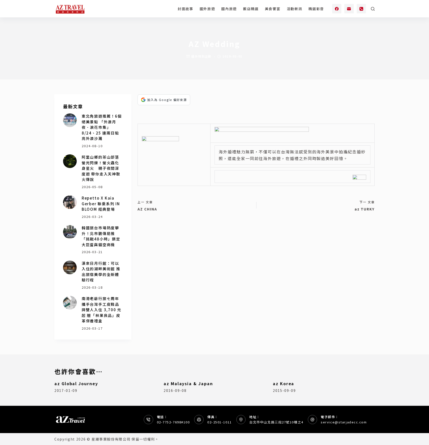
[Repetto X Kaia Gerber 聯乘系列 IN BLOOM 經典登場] (70, 202)
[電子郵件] (349, 8)
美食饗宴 (273, 8)
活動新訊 (294, 8)
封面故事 (185, 8)
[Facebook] (337, 8)
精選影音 (316, 8)
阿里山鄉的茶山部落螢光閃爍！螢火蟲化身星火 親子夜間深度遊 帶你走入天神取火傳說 (101, 168)
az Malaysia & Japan (188, 383)
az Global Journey (76, 383)
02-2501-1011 (219, 422)
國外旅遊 (207, 8)
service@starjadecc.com (344, 422)
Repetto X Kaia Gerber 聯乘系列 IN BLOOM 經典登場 (101, 203)
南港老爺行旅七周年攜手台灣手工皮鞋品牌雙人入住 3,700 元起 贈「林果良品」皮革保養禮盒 (101, 309)
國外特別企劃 (201, 56)
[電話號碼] (361, 8)
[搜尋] (373, 9)
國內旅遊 (229, 8)
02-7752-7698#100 (173, 422)
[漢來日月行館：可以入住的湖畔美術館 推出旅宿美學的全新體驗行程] (70, 267)
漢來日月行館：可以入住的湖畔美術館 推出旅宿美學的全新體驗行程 (101, 272)
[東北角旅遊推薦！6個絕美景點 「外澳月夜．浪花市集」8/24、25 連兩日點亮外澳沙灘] (70, 120)
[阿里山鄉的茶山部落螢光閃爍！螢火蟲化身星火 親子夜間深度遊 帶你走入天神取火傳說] (70, 161)
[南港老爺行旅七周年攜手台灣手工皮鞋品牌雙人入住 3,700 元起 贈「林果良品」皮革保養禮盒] (70, 302)
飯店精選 (251, 8)
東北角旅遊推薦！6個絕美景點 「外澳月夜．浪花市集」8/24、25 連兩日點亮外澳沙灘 (102, 127)
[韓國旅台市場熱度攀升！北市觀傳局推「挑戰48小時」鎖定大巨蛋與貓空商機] (70, 232)
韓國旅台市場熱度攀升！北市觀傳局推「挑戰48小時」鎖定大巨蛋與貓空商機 (101, 236)
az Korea (283, 383)
